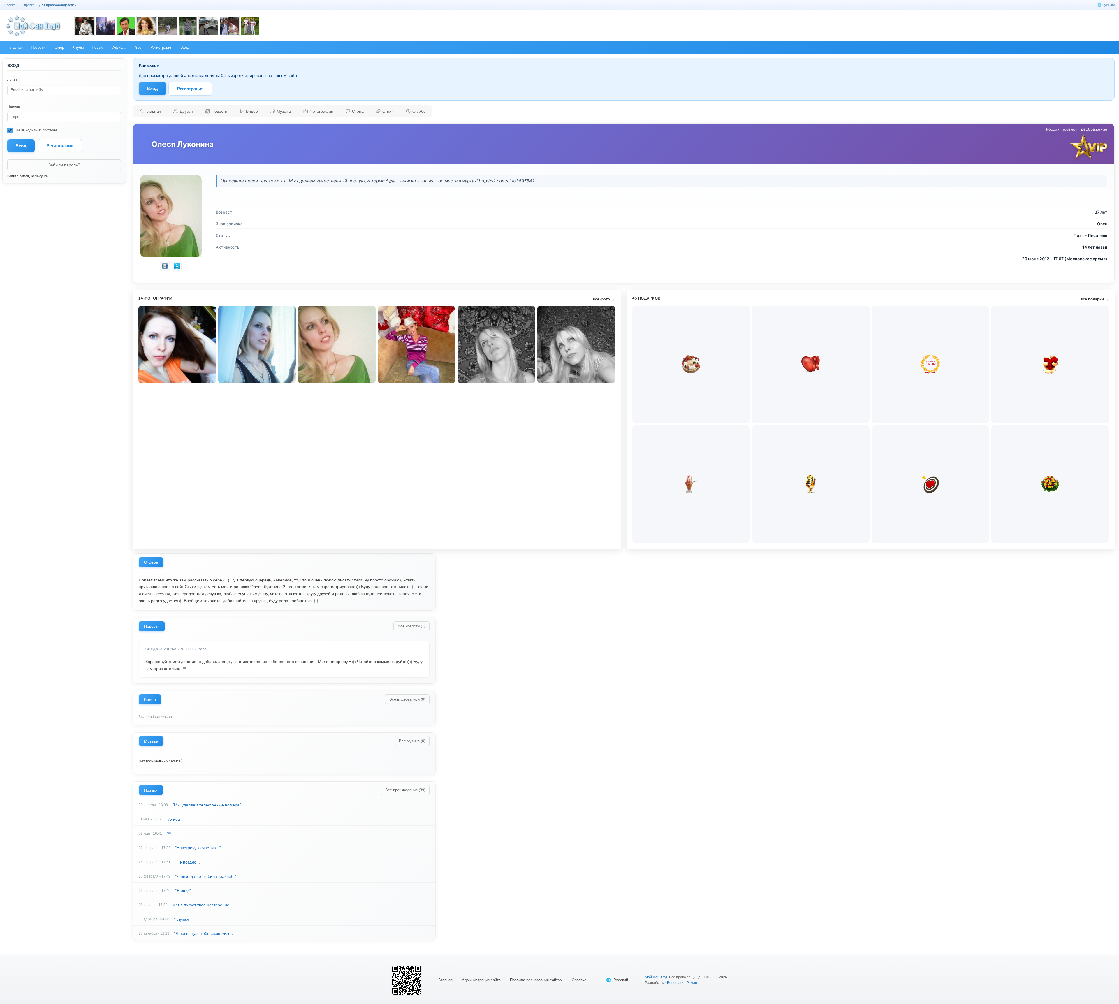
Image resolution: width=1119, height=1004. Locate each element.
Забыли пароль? (64, 165)
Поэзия (151, 790)
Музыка (151, 741)
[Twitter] (177, 266)
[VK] (165, 266)
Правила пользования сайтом (536, 980)
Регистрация (60, 145)
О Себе (151, 562)
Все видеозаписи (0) (407, 699)
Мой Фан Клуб (656, 977)
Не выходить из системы (36, 130)
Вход (152, 88)
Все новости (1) (411, 626)
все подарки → (1095, 299)
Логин (12, 80)
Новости (152, 626)
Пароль (13, 106)
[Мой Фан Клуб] (33, 25)
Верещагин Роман (682, 983)
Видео (150, 699)
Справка (579, 980)
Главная (445, 980)
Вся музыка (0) (412, 741)
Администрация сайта (481, 980)
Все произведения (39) (405, 790)
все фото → (604, 299)
